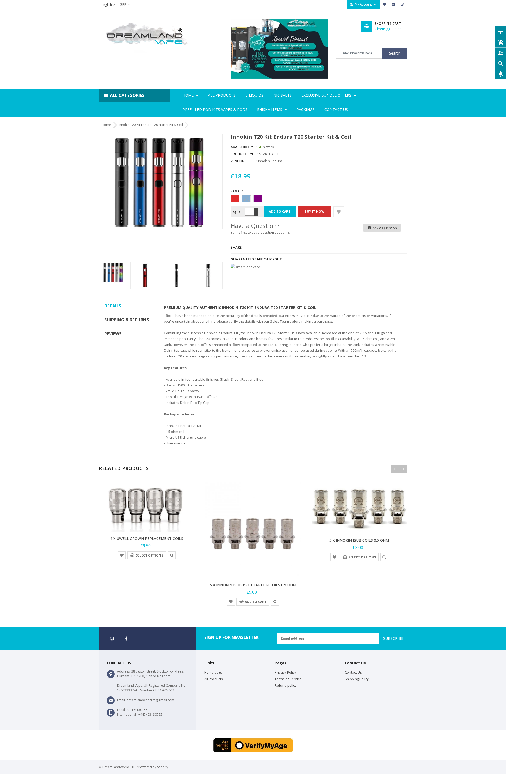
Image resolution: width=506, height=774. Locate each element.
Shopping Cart (402, 4)
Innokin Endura (270, 160)
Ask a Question (384, 227)
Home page (213, 672)
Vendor (237, 160)
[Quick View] (171, 555)
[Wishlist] (338, 211)
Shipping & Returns (126, 320)
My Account (364, 4)
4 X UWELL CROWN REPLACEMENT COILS (146, 538)
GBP (120, 4)
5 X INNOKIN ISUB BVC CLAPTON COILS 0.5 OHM (253, 584)
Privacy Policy (285, 672)
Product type (243, 154)
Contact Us (353, 672)
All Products (213, 678)
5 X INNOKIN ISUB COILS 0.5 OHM (359, 540)
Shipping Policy (357, 678)
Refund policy (285, 685)
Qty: (237, 211)
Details (112, 306)
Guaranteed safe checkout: (257, 259)
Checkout (393, 4)
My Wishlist (384, 4)
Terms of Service (288, 678)
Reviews (112, 334)
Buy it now (314, 211)
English (107, 5)
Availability (242, 146)
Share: (236, 247)
